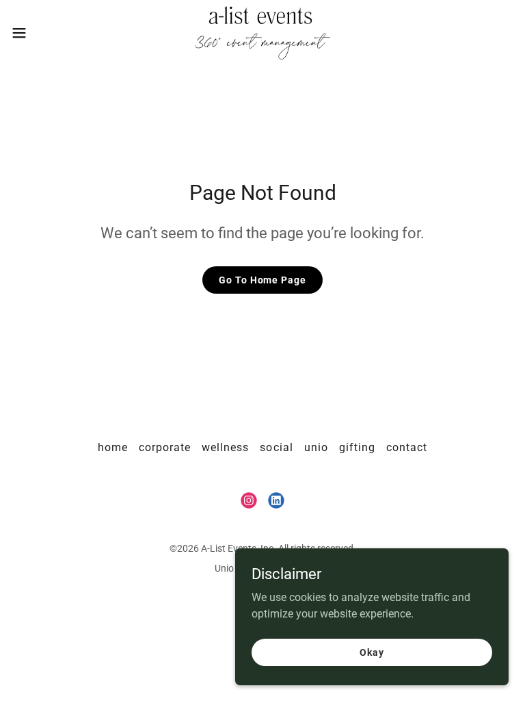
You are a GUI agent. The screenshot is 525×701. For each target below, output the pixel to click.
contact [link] (406, 447)
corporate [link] (165, 447)
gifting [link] (357, 447)
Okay (372, 651)
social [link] (276, 447)
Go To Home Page (262, 280)
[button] (44, 33)
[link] (263, 32)
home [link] (113, 447)
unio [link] (316, 447)
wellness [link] (225, 447)
